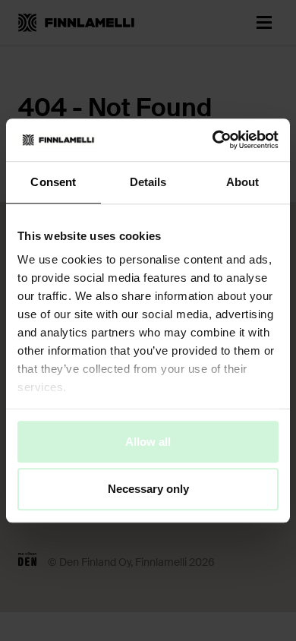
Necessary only (148, 489)
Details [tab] (148, 181)
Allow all (148, 441)
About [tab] (243, 181)
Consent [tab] (53, 181)
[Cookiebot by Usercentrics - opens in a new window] (213, 140)
